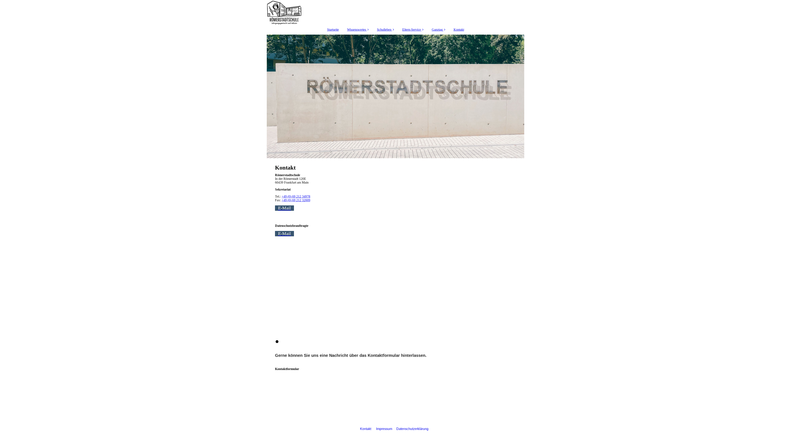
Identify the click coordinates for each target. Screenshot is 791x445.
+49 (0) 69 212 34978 (296, 196)
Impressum (384, 429)
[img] (395, 12)
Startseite (333, 29)
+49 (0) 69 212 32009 (296, 200)
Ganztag (437, 29)
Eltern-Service (411, 29)
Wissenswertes (356, 29)
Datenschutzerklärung (412, 429)
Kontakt (459, 29)
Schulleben (384, 29)
